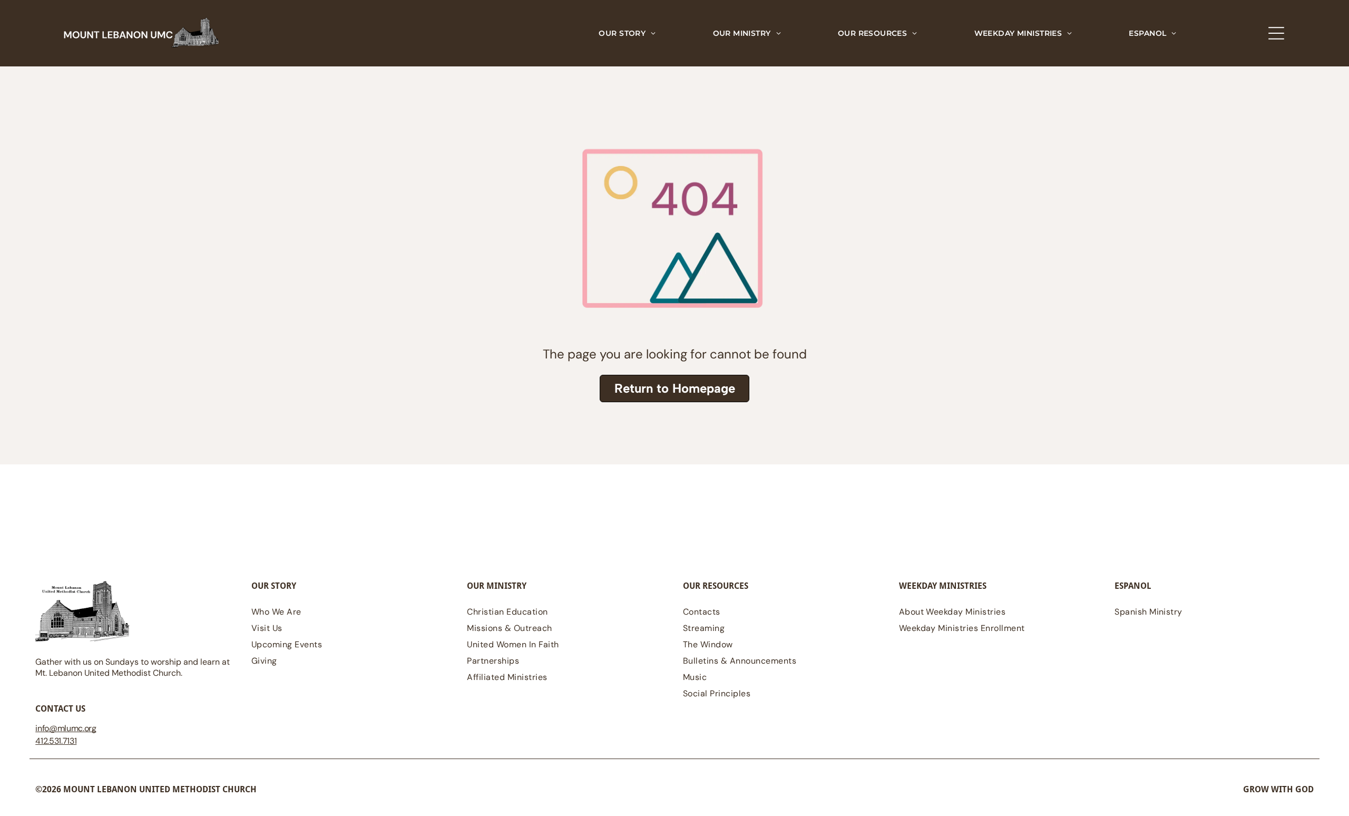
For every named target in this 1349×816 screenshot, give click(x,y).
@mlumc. (66, 728)
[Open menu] (1276, 33)
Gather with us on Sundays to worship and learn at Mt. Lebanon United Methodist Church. (132, 667)
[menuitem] (627, 33)
